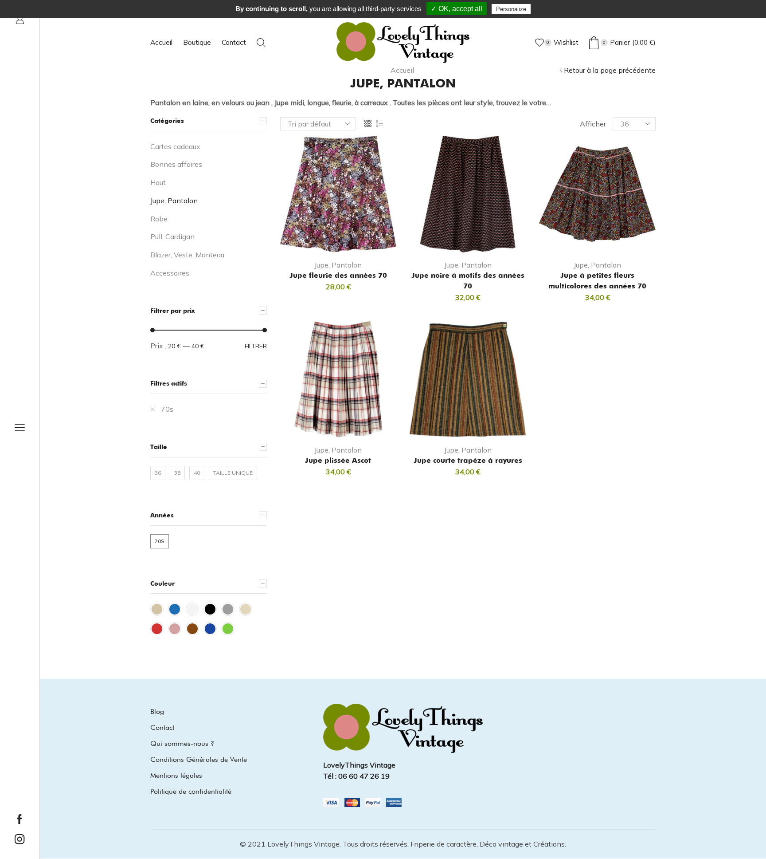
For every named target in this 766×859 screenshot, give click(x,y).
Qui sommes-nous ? (182, 743)
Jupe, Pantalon (338, 264)
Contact (234, 42)
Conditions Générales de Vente (198, 759)
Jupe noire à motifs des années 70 (467, 280)
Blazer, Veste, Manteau (187, 254)
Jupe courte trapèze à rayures (468, 460)
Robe (159, 218)
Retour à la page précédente (610, 70)
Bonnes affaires (176, 164)
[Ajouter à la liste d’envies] (362, 238)
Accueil (161, 42)
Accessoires (169, 272)
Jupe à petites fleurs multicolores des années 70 (597, 280)
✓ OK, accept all (456, 8)
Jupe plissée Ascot (338, 460)
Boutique (197, 42)
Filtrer (256, 346)
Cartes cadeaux (175, 146)
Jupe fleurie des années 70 (338, 275)
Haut (158, 182)
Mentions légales (176, 775)
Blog (157, 711)
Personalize (511, 9)
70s (167, 409)
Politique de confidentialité (190, 791)
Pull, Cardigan (172, 236)
